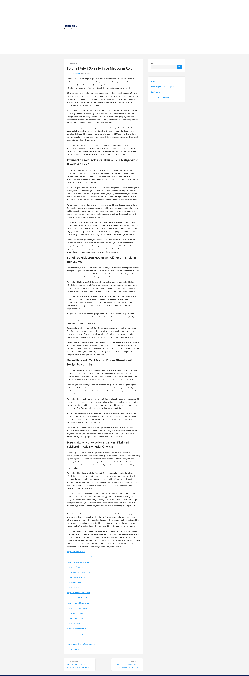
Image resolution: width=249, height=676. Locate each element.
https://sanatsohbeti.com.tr (77, 598)
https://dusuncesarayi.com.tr (78, 587)
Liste (153, 81)
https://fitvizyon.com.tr (75, 649)
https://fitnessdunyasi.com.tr (78, 618)
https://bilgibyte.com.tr (75, 623)
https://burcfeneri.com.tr (76, 567)
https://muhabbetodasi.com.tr (78, 593)
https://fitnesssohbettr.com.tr (78, 603)
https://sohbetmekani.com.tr (78, 582)
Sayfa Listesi (155, 92)
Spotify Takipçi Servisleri (160, 97)
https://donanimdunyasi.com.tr (78, 634)
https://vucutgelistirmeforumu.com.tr (81, 644)
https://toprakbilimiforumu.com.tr (80, 557)
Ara (152, 63)
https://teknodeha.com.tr (76, 629)
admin (77, 74)
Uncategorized (72, 63)
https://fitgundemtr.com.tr (77, 608)
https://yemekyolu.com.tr (76, 639)
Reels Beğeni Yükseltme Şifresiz (163, 86)
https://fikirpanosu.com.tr (76, 577)
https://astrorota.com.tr (76, 552)
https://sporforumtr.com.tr (77, 613)
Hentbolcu (70, 26)
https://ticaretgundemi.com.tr (78, 562)
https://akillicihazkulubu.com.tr (78, 572)
